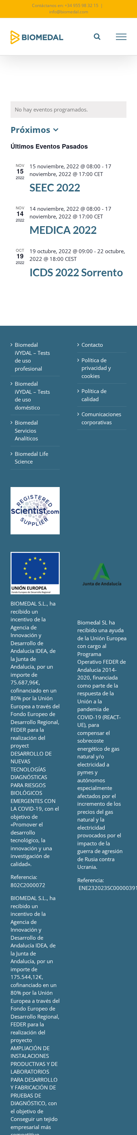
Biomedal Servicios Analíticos (26, 430)
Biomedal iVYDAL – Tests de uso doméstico (32, 395)
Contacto (92, 344)
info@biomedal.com (68, 12)
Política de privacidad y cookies (96, 368)
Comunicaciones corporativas (101, 418)
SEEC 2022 (55, 187)
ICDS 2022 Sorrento (76, 272)
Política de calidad (93, 395)
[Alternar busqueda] (97, 36)
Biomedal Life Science (31, 457)
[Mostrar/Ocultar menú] (121, 37)
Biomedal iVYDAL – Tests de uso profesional (32, 356)
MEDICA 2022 (63, 229)
